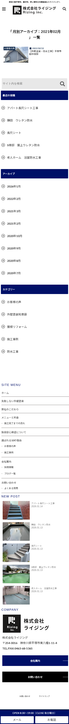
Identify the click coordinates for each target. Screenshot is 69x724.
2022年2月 (14, 198)
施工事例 (12, 339)
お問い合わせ (8, 482)
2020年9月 (14, 248)
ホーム (5, 392)
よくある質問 (11, 488)
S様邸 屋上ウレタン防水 (23, 145)
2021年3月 (14, 211)
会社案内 (6, 461)
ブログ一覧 (10, 473)
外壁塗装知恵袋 (17, 314)
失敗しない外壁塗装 (12, 401)
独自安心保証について (13, 432)
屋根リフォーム (17, 326)
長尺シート (14, 132)
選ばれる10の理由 (11, 440)
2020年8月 (14, 260)
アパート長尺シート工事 (22, 108)
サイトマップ (44, 696)
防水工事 (12, 351)
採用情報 (8, 467)
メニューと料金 (10, 417)
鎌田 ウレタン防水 (20, 120)
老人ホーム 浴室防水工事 (24, 157)
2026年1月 (14, 186)
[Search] (62, 84)
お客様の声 (14, 302)
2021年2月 (14, 223)
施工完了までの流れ (14, 423)
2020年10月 (14, 236)
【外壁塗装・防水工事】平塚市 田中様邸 (46, 52)
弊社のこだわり (10, 409)
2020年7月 (14, 273)
